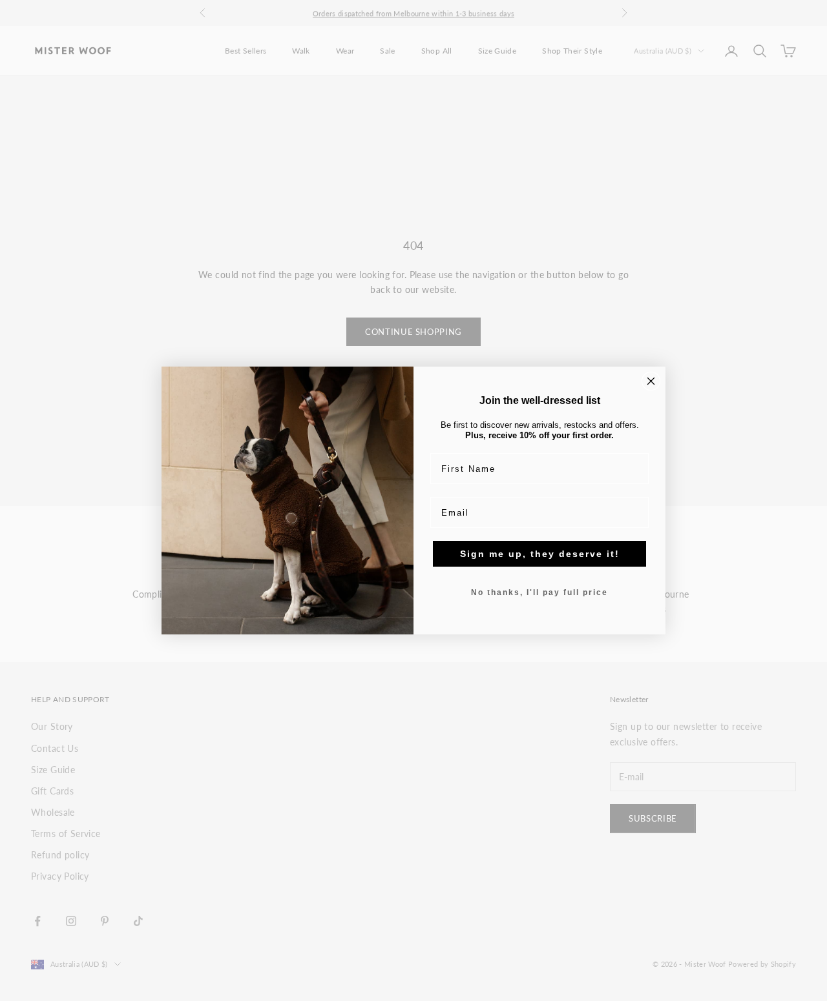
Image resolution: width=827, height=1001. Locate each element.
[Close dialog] (651, 381)
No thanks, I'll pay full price (539, 592)
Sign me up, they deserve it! (540, 554)
